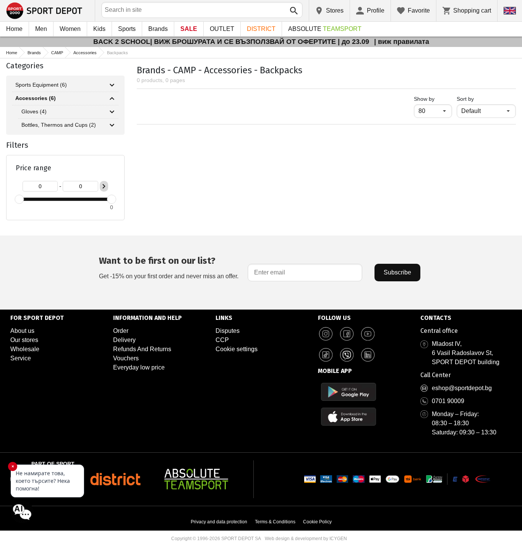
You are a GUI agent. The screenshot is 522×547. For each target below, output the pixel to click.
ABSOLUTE (325, 29)
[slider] (19, 199)
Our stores (24, 340)
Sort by (465, 99)
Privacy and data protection (219, 521)
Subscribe (397, 272)
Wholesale (24, 349)
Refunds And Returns (142, 349)
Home (14, 29)
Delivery (124, 340)
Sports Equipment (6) (41, 85)
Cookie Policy (317, 521)
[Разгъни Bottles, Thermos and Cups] (111, 125)
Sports (127, 29)
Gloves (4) (34, 111)
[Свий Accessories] (111, 98)
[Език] (510, 10)
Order (120, 331)
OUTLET (222, 29)
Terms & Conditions (275, 521)
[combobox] (202, 10)
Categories (25, 65)
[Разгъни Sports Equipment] (111, 85)
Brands (158, 29)
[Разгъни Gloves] (111, 111)
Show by (433, 98)
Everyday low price (139, 367)
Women (70, 29)
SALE (188, 29)
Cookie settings (237, 349)
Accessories (85, 52)
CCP (222, 340)
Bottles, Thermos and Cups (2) (58, 125)
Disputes (228, 331)
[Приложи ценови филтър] (104, 186)
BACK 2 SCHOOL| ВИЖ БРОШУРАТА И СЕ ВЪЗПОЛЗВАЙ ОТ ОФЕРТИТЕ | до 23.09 (232, 41)
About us (22, 331)
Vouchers (126, 358)
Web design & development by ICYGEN (306, 538)
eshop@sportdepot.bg (462, 388)
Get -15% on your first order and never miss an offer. (168, 267)
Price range (33, 168)
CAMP (57, 52)
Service (20, 358)
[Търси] (294, 10)
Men (41, 29)
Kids (99, 29)
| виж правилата (401, 41)
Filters (17, 145)
